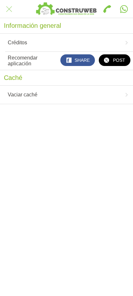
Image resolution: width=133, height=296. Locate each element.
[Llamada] (107, 9)
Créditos (17, 42)
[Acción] (124, 9)
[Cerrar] (9, 9)
